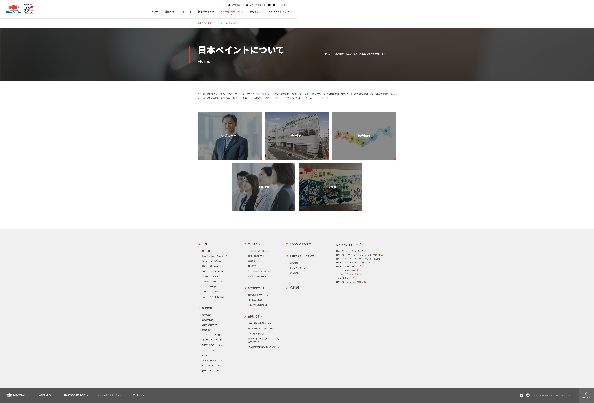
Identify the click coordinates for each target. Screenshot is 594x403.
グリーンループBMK (211, 370)
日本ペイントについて (302, 255)
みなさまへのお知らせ (258, 305)
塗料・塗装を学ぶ (256, 256)
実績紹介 (252, 261)
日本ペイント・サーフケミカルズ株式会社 (352, 263)
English (284, 5)
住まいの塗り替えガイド (259, 271)
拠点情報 (294, 273)
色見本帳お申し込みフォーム (261, 328)
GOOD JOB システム (278, 11)
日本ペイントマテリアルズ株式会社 (349, 282)
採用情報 (236, 5)
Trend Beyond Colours (212, 261)
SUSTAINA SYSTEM (211, 365)
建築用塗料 (207, 314)
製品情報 (207, 307)
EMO (204, 355)
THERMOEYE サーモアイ (213, 345)
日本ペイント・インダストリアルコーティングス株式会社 (358, 259)
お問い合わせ (255, 5)
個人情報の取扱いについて (76, 395)
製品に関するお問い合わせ (260, 323)
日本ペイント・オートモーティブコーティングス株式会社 (358, 255)
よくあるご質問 (255, 300)
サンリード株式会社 (343, 278)
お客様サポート (256, 287)
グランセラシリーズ (211, 335)
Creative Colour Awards (213, 256)
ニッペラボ (254, 244)
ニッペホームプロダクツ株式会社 (349, 274)
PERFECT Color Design (212, 271)
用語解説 (252, 266)
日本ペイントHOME (205, 23)
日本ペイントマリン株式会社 (347, 266)
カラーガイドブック (211, 291)
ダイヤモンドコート (257, 276)
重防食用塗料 (208, 319)
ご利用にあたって (47, 395)
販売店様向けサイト (257, 295)
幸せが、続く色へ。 (211, 266)
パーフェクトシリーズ (212, 340)
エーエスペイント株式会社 (346, 270)
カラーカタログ (209, 286)
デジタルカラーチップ (212, 281)
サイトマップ (139, 395)
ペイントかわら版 (256, 333)
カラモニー (207, 251)
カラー (154, 11)
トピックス (255, 11)
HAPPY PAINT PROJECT (213, 297)
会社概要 (294, 262)
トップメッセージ (298, 268)
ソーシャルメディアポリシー (110, 395)
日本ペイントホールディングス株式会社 (351, 251)
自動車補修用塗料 (210, 325)
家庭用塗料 (207, 330)
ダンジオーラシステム (212, 360)
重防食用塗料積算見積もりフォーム (264, 346)
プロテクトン (208, 350)
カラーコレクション (211, 276)
